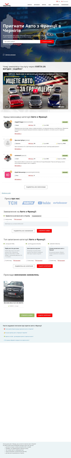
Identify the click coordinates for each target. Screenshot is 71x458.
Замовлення (64, 4)
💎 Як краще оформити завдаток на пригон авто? (16, 340)
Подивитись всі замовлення (23, 231)
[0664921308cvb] (55, 244)
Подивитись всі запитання (24, 266)
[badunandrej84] (8, 124)
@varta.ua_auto (6, 193)
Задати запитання (45, 266)
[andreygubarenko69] (34, 244)
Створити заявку (47, 41)
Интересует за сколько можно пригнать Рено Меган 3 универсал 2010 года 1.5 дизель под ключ (35, 251)
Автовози (37, 4)
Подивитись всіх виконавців (36, 187)
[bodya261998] (10, 244)
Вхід (59, 1)
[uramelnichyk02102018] (8, 175)
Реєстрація (65, 1)
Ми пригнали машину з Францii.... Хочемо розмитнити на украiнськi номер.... (57, 252)
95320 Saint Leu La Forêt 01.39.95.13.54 (14, 223)
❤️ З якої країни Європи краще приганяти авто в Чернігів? (18, 329)
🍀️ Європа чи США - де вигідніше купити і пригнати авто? (18, 336)
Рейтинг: (31, 125)
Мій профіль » (18, 133)
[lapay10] (8, 158)
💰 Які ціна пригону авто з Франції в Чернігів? (15, 332)
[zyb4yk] (8, 143)
